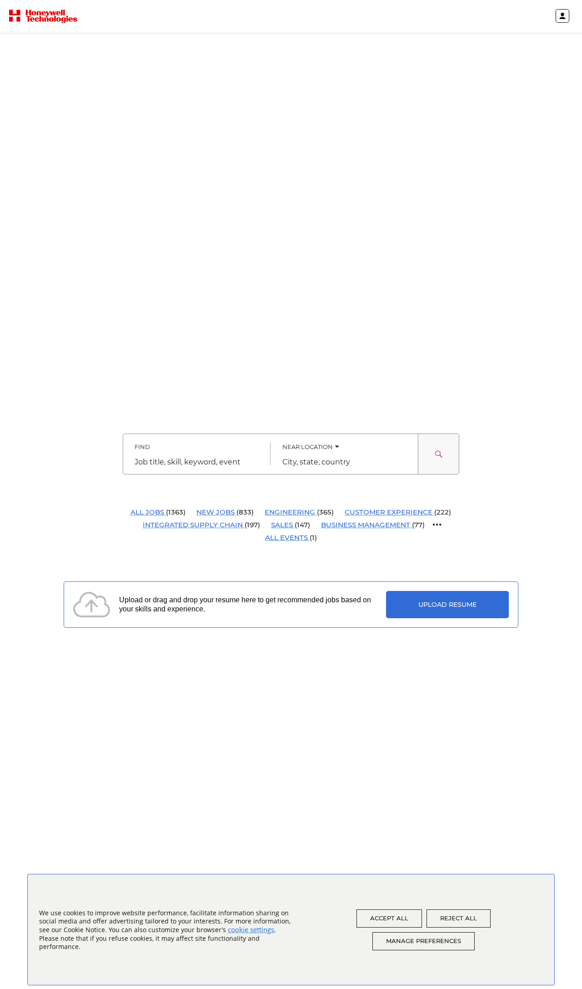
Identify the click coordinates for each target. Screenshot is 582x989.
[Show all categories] (437, 525)
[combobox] (197, 462)
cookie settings (251, 929)
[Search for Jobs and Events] (438, 454)
